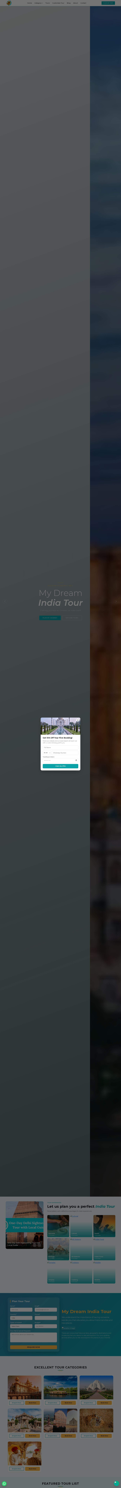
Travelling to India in (48, 757)
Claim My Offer (60, 766)
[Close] (77, 720)
